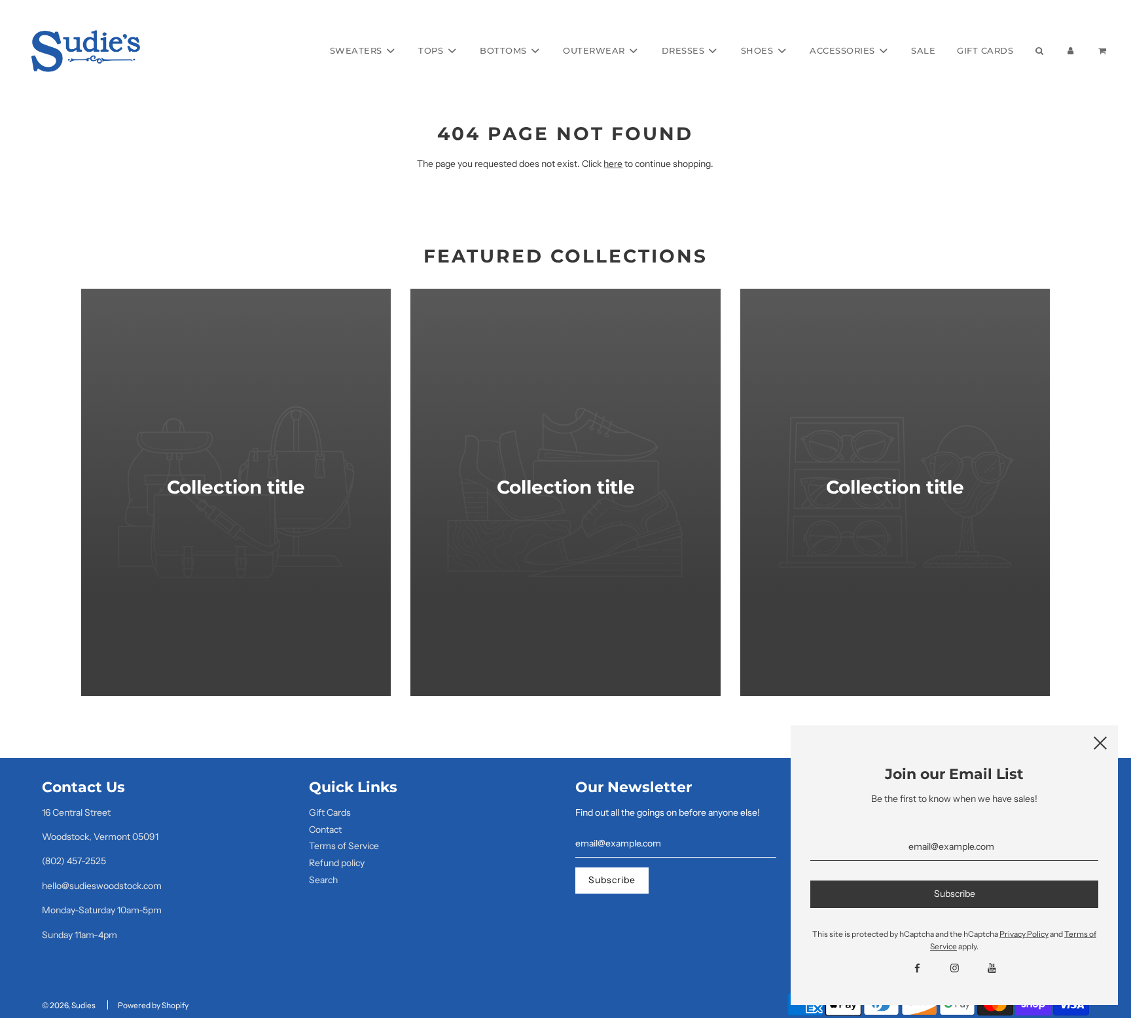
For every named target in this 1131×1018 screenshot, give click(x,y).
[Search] (1038, 50)
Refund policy (337, 863)
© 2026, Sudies (69, 1005)
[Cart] (1103, 50)
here (612, 164)
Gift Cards (985, 50)
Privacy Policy (1024, 934)
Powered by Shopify (153, 1005)
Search (323, 880)
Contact (325, 829)
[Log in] (1070, 50)
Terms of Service (344, 846)
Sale (923, 50)
